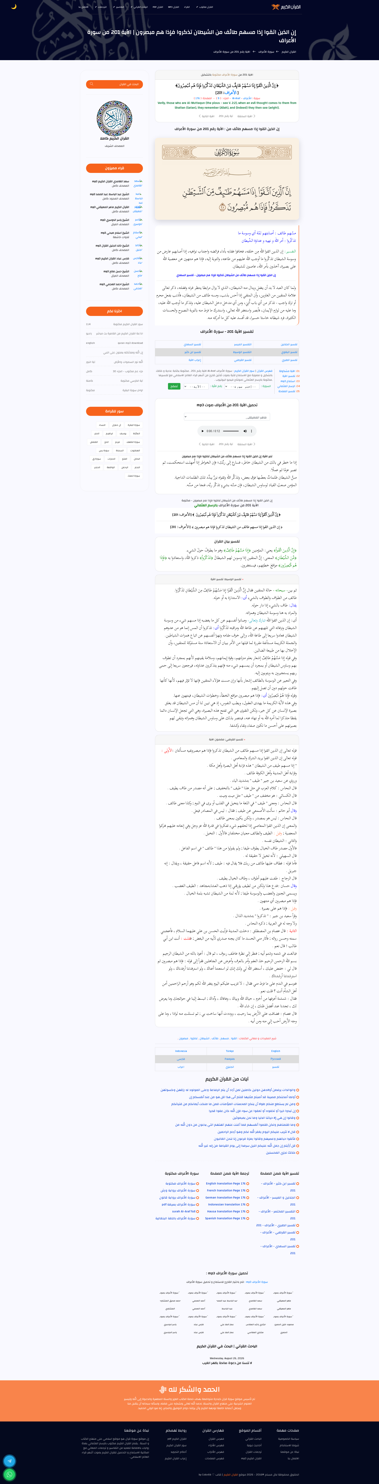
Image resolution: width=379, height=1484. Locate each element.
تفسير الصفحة (287, 391)
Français (230, 1059)
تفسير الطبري (289, 360)
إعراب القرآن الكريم (176, 1458)
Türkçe (230, 1051)
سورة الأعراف (266, 51)
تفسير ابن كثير (193, 352)
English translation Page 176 (226, 1183)
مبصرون (183, 1038)
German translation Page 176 (225, 1197)
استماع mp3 (287, 381)
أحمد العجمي (198, 1309)
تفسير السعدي (192, 344)
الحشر (97, 467)
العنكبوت (135, 450)
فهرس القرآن (264, 371)
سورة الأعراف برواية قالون (177, 1197)
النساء (102, 425)
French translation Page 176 (226, 1190)
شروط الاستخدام (289, 1445)
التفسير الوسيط (242, 352)
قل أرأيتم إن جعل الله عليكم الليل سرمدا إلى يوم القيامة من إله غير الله (247, 1146)
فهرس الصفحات (214, 1458)
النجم (137, 467)
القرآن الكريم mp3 (251, 1458)
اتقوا (234, 1038)
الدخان (137, 459)
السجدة (120, 450)
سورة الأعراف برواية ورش (178, 1190)
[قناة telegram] (9, 1461)
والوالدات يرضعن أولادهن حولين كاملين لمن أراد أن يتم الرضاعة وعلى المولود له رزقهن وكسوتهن (228, 1090)
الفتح (124, 459)
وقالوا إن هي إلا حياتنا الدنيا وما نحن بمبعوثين (264, 1118)
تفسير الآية (288, 376)
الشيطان (204, 1038)
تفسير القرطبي (242, 360)
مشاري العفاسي (255, 1332)
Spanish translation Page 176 (225, 1218)
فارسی (181, 1059)
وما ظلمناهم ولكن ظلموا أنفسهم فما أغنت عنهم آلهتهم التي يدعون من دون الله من (235, 1125)
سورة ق (96, 459)
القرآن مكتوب (206, 7)
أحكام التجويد (179, 1452)
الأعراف (230, 92)
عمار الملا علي (227, 1332)
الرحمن (124, 467)
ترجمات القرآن (254, 1452)
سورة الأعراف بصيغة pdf (178, 1204)
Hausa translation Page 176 (226, 1211)
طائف (215, 1038)
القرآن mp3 (173, 7)
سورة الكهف (133, 442)
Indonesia (181, 1051)
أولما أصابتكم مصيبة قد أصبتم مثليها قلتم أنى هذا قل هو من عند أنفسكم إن (242, 1097)
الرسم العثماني (286, 386)
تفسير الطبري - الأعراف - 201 (276, 1225)
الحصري (283, 1332)
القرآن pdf (158, 7)
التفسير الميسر (242, 344)
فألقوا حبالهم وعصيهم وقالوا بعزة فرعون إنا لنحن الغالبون (255, 1139)
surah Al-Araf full (183, 1211)
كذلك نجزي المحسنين (281, 1153)
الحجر (96, 433)
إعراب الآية (195, 360)
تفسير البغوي (289, 352)
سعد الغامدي (255, 1309)
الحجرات (111, 459)
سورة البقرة (134, 425)
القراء (187, 7)
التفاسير (120, 7)
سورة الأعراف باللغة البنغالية (175, 1218)
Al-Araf (236, 98)
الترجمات (102, 7)
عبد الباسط (227, 1309)
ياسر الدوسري (170, 1332)
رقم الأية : (217, 386)
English (275, 1051)
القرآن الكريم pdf (177, 1438)
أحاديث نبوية (254, 1445)
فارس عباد (199, 1332)
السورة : (266, 386)
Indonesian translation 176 (227, 1204)
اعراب (181, 1067)
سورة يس (104, 450)
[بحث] (92, 84)
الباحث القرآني (141, 7)
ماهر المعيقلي (284, 1309)
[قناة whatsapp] (9, 1474)
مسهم (224, 1038)
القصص (94, 442)
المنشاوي (170, 1309)
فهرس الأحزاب (215, 1452)
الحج (106, 442)
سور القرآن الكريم (244, 371)
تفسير (275, 1067)
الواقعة (111, 467)
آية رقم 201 (226, 116)
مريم (117, 442)
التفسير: (290, 251)
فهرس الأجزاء (216, 1445)
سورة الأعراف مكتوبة (224, 75)
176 (197, 98)
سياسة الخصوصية (288, 1438)
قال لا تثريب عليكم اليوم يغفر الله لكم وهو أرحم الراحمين (257, 1132)
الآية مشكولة (287, 371)
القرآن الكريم (288, 51)
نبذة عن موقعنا (289, 1452)
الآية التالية (207, 116)
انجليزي (230, 1067)
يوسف (123, 433)
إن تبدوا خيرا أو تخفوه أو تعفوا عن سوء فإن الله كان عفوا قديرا (252, 1111)
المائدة (136, 433)
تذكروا (193, 1038)
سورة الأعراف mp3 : (256, 1282)
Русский (276, 1059)
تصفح (174, 386)
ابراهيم (109, 433)
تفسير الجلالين (289, 344)
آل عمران (116, 425)
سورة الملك (134, 476)
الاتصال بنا (83, 7)
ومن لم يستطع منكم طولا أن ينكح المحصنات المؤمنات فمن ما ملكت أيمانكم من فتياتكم (233, 1104)
